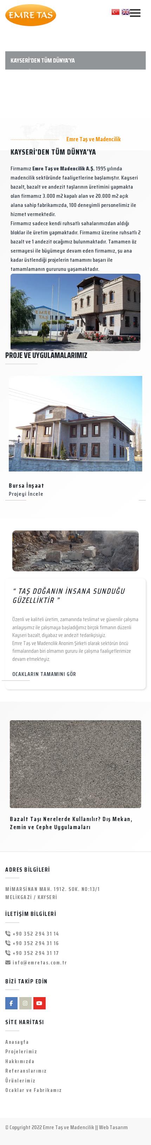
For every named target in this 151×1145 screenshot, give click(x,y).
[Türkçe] (115, 12)
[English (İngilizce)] (126, 12)
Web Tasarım (113, 1127)
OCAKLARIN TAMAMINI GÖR (44, 674)
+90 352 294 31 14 (35, 934)
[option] (75, 438)
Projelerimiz (21, 1052)
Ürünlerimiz (20, 1081)
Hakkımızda (19, 1062)
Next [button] (140, 437)
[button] (11, 73)
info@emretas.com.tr (39, 963)
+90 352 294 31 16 (35, 943)
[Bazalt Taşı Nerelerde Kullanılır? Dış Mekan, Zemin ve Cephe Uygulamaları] (75, 764)
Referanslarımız (26, 1071)
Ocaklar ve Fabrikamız (33, 1090)
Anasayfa (17, 1042)
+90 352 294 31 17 (35, 953)
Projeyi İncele (26, 493)
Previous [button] (10, 437)
